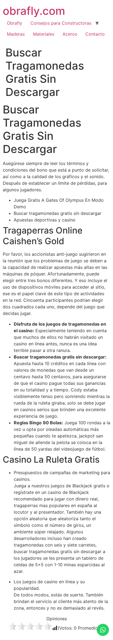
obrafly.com (34, 11)
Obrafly (14, 23)
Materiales (43, 34)
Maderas (16, 34)
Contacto (95, 34)
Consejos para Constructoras (60, 23)
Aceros (70, 34)
